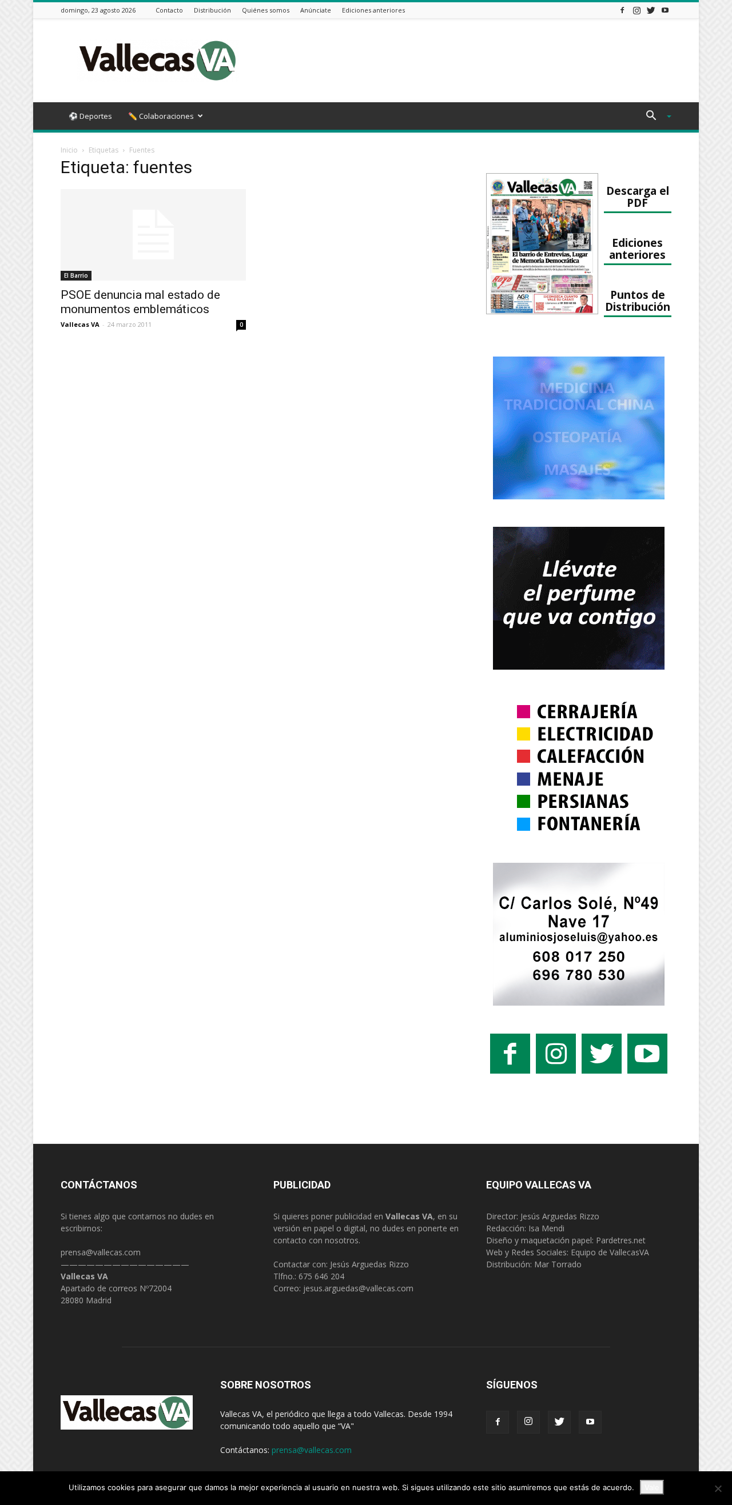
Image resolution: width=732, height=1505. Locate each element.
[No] (717, 1488)
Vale (652, 1487)
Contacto (169, 10)
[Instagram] (636, 10)
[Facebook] (622, 10)
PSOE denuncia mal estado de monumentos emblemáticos (140, 302)
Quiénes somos (265, 10)
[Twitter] (651, 10)
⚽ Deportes (90, 116)
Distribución (212, 10)
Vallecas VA (80, 324)
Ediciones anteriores (373, 10)
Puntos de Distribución (637, 300)
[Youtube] (665, 10)
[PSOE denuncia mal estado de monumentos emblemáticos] (153, 235)
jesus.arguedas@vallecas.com (358, 1288)
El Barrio (76, 275)
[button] (654, 116)
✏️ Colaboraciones (161, 116)
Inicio (69, 150)
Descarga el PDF (637, 196)
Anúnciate (315, 10)
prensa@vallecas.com (101, 1252)
